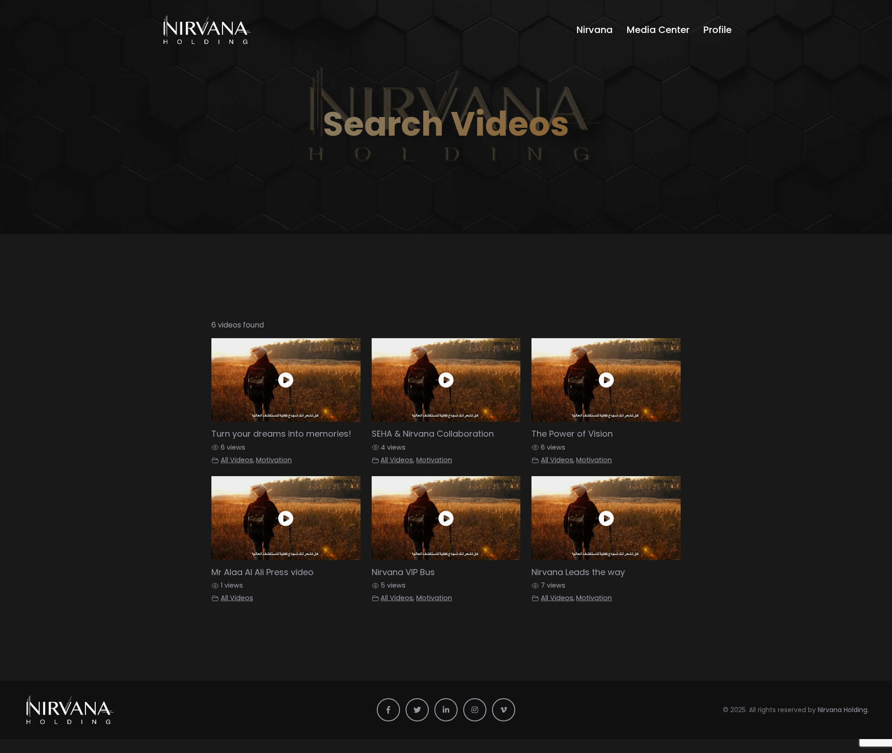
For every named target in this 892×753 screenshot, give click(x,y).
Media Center (658, 29)
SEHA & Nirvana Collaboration (433, 433)
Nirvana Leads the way (578, 572)
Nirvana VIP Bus (403, 572)
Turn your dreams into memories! (281, 433)
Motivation (274, 460)
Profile (717, 29)
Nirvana (595, 29)
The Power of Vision (572, 433)
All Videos (237, 460)
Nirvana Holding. (843, 709)
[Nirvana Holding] (226, 29)
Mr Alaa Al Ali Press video (262, 572)
